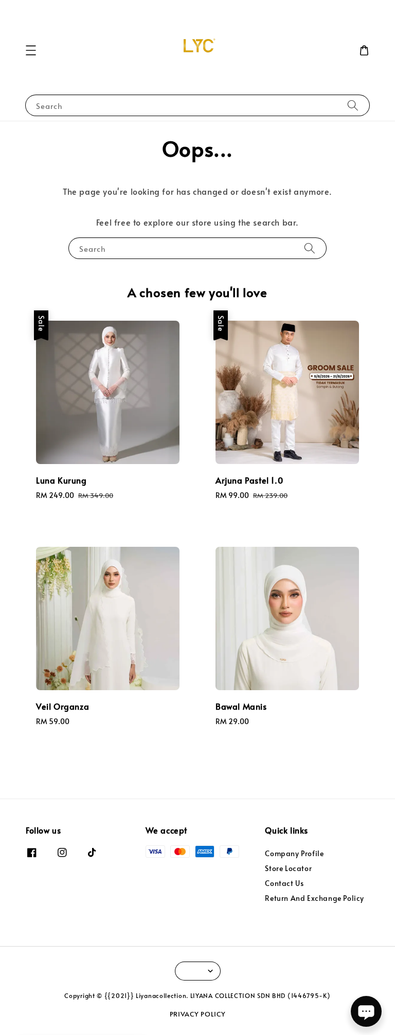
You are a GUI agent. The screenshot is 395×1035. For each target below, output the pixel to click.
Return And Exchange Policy (314, 898)
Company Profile (294, 853)
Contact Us (284, 883)
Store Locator (288, 868)
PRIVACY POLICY (198, 1014)
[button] (31, 50)
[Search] (352, 105)
